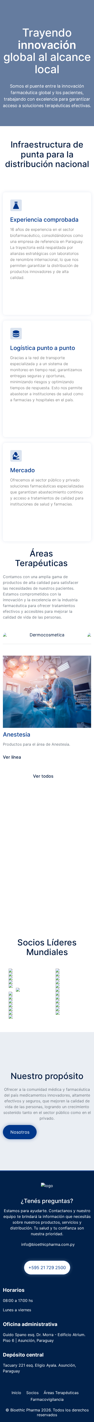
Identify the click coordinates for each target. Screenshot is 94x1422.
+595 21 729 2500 (47, 1267)
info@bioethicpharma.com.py (48, 1244)
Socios (32, 1392)
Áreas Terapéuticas (61, 1392)
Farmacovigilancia (47, 1399)
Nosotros (19, 1132)
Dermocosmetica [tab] (47, 634)
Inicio (16, 1392)
